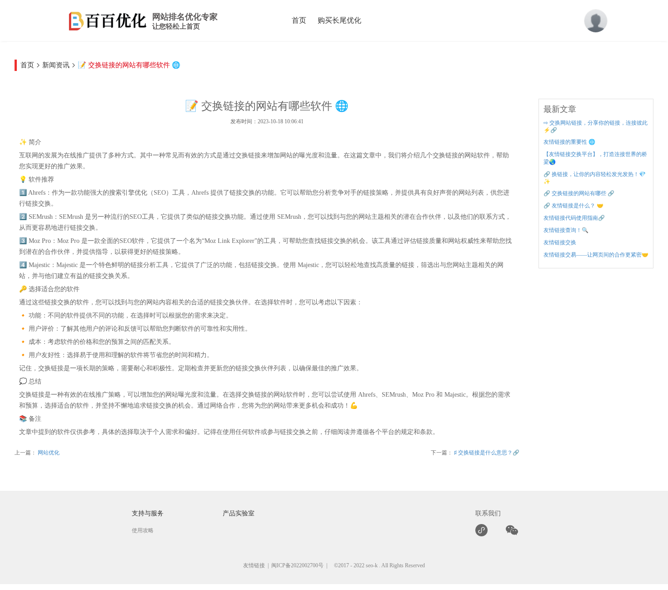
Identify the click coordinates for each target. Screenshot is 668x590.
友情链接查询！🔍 (565, 230)
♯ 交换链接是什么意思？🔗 (486, 452)
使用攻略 (143, 530)
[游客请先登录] (596, 21)
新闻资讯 (56, 65)
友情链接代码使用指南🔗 (574, 218)
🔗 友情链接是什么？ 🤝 (573, 205)
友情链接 (254, 565)
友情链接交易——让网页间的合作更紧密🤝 (595, 255)
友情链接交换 (559, 242)
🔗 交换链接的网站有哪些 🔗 (578, 193)
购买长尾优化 (339, 20)
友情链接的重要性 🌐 (569, 142)
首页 (299, 20)
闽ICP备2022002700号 (297, 565)
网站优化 (48, 452)
